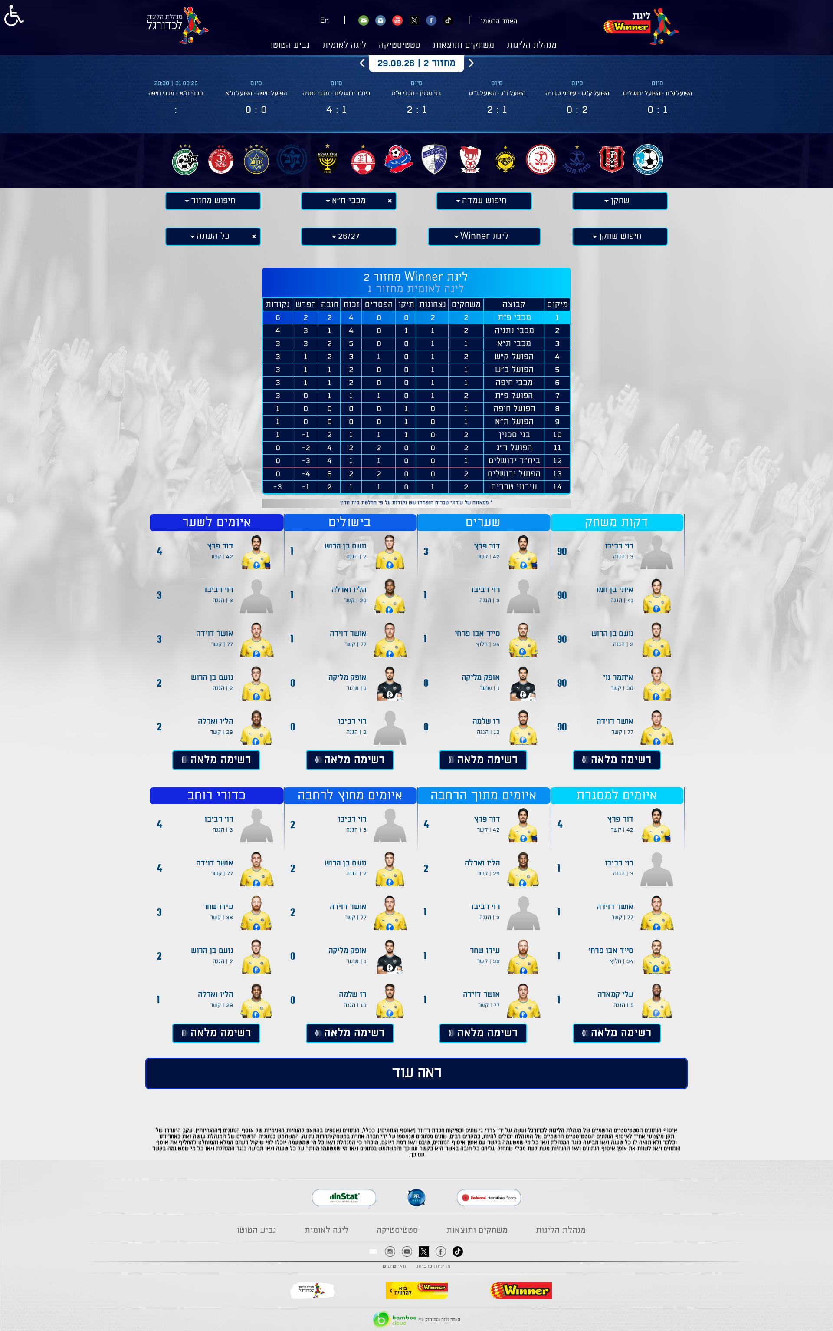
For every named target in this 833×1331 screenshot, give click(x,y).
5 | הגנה (623, 1005)
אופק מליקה (481, 678)
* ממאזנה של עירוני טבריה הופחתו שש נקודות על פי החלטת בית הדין (416, 502)
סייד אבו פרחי (477, 634)
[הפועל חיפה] (398, 159)
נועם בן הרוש (612, 634)
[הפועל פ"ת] (576, 159)
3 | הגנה (623, 557)
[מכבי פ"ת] (292, 159)
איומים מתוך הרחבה (483, 796)
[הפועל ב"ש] (363, 159)
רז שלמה (486, 721)
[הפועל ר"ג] (541, 159)
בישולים (349, 522)
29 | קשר (355, 601)
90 (562, 551)
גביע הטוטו (290, 45)
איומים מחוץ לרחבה (350, 796)
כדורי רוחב (216, 796)
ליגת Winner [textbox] (484, 236)
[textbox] (484, 201)
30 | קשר (621, 688)
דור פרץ (487, 546)
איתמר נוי (618, 678)
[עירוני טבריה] (647, 159)
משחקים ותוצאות (463, 45)
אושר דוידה (615, 721)
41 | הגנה (621, 601)
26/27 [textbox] (349, 236)
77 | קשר (622, 732)
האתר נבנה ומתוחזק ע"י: (438, 1320)
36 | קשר (488, 961)
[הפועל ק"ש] (434, 159)
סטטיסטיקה (399, 45)
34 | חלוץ (488, 644)
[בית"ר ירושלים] (327, 159)
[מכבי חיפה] (185, 159)
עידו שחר (485, 951)
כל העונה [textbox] (214, 236)
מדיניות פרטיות (433, 1266)
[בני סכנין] (470, 159)
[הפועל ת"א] (220, 159)
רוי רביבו (619, 546)
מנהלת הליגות (532, 45)
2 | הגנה (623, 644)
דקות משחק (616, 522)
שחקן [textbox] (620, 200)
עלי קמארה (615, 995)
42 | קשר (488, 557)
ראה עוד (416, 1073)
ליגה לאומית (344, 45)
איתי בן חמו (614, 590)
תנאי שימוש (395, 1266)
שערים (483, 522)
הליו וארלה (349, 590)
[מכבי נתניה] (505, 159)
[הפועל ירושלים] (612, 159)
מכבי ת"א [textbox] (350, 200)
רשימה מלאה (621, 760)
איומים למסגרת (616, 796)
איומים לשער (216, 522)
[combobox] (620, 201)
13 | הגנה (488, 732)
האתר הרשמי (499, 21)
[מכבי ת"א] (256, 159)
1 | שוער (489, 688)
